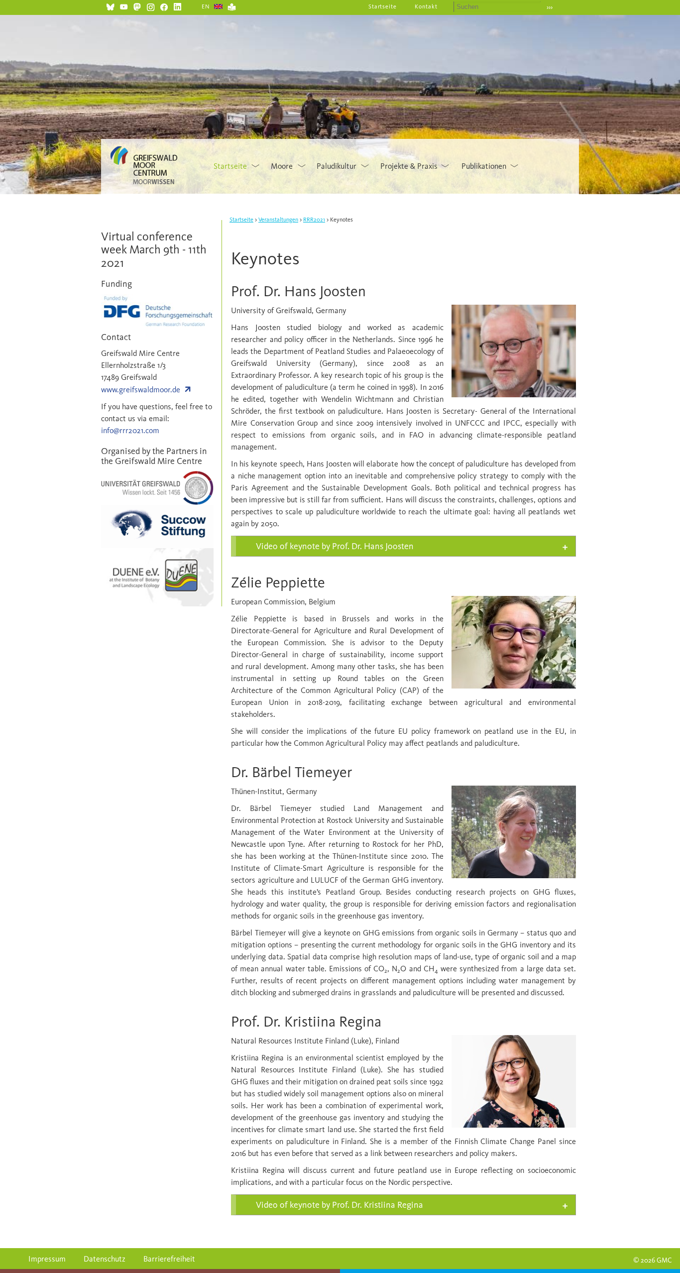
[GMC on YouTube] (123, 5)
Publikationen (483, 166)
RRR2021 (314, 219)
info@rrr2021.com (130, 430)
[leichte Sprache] (231, 5)
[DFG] (157, 310)
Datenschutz (104, 1259)
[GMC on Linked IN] (177, 5)
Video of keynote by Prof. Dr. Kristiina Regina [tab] (339, 1204)
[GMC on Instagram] (150, 5)
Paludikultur (336, 166)
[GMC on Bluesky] (110, 5)
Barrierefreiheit (169, 1259)
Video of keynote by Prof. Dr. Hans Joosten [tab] (335, 546)
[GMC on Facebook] (164, 5)
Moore (282, 166)
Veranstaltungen (278, 219)
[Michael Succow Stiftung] (157, 526)
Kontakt (426, 6)
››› (550, 7)
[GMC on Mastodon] (137, 5)
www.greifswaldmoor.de (140, 389)
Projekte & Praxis (409, 166)
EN (206, 6)
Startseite (382, 6)
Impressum (47, 1259)
